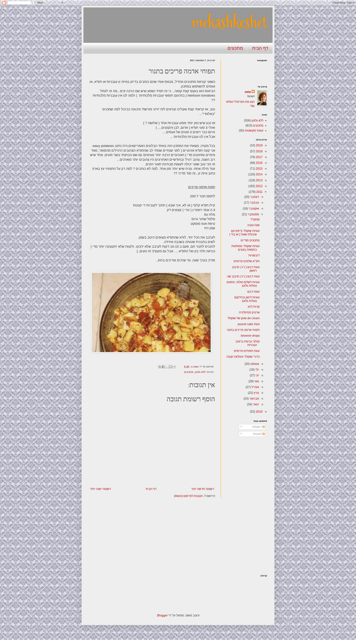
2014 (259, 174)
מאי (256, 381)
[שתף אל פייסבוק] (163, 367)
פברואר (254, 398)
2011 (259, 191)
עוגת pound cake (249, 324)
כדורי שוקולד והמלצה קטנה (243, 356)
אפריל (255, 387)
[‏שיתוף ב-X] (167, 367)
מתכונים (235, 48)
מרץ (256, 392)
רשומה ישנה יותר (100, 488)
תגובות (257, 433)
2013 (259, 180)
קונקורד (255, 219)
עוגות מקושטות (254, 130)
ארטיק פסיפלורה (249, 312)
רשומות (257, 426)
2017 (259, 157)
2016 (259, 162)
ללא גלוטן (200, 371)
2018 (259, 151)
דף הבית (260, 48)
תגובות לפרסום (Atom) (188, 496)
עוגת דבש (253, 291)
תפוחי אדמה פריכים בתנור (243, 329)
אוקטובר (253, 208)
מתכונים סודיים (250, 240)
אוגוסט (254, 363)
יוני (257, 375)
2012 (259, 186)
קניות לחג (254, 306)
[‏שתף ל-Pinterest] (159, 367)
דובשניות (254, 255)
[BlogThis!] (170, 367)
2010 (259, 411)
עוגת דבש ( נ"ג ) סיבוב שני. (243, 276)
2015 (259, 168)
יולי (257, 369)
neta (248, 91)
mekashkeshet (229, 22)
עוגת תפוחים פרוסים (247, 350)
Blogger (162, 615)
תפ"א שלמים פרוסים (247, 261)
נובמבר (254, 202)
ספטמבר (253, 214)
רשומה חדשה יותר (202, 488)
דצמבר (254, 196)
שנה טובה (253, 225)
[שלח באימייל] (174, 367)
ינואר (255, 404)
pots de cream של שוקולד (243, 318)
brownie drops (250, 335)
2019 (259, 145)
